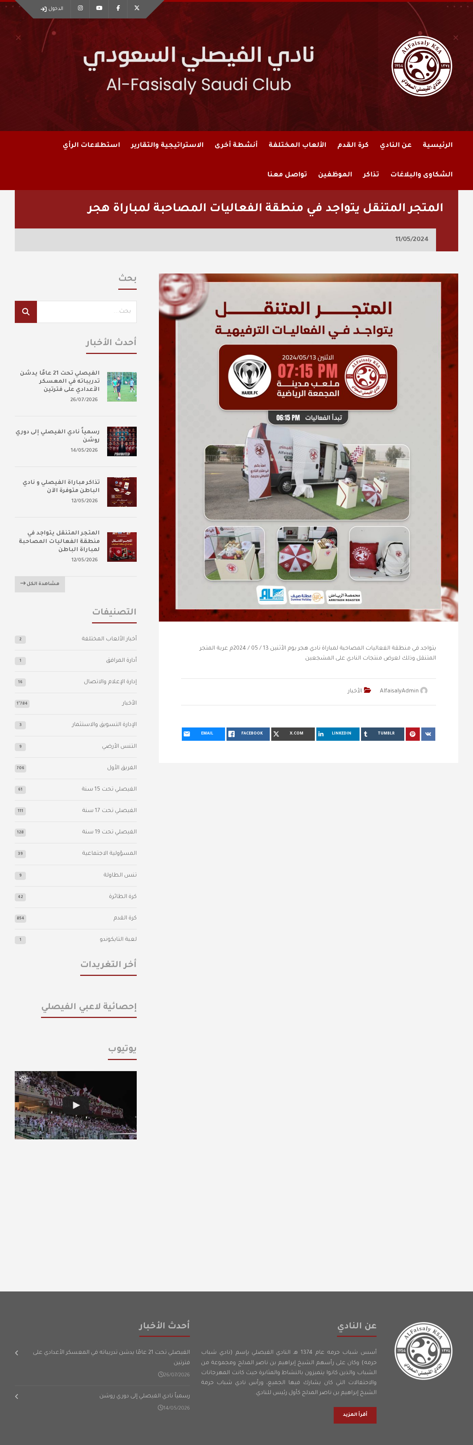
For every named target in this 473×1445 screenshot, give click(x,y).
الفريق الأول (122, 768)
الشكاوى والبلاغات (421, 175)
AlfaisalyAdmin (399, 691)
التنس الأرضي (119, 747)
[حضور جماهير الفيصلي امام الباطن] (76, 1105)
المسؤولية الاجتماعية (109, 854)
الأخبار (355, 691)
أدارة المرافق (121, 661)
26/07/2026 (84, 400)
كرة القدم (125, 918)
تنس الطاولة (120, 876)
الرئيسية (438, 145)
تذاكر (371, 175)
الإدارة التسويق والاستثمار (104, 725)
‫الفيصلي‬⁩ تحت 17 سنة (109, 811)
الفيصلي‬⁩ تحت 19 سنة (109, 832)
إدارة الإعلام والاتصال (110, 682)
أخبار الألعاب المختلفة (109, 639)
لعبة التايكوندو (118, 940)
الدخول (55, 9)
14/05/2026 (84, 451)
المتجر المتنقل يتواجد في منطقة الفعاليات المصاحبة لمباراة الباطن (59, 541)
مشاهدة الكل (42, 584)
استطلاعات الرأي (91, 145)
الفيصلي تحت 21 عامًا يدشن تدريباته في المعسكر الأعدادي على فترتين (60, 382)
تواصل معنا (287, 175)
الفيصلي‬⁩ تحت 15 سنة (109, 790)
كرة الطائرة (123, 897)
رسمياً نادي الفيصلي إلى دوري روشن (144, 1396)
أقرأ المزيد (355, 1415)
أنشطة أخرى (236, 145)
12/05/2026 (85, 501)
